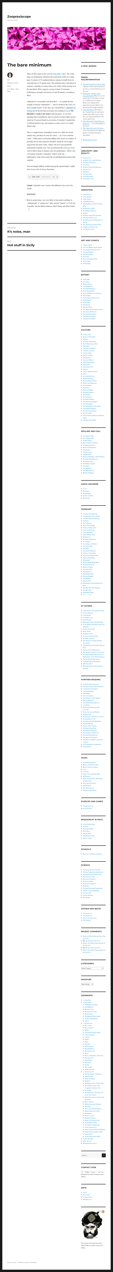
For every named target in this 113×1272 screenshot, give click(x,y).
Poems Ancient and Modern (91, 712)
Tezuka (87, 1065)
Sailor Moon (88, 1060)
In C (64, 74)
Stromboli (86, 886)
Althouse (85, 339)
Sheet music (86, 498)
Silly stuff (88, 1062)
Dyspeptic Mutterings (89, 539)
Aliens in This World (89, 337)
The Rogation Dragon (89, 408)
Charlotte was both (88, 351)
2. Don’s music (87, 1002)
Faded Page (86, 693)
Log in (85, 1192)
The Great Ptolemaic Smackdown (93, 888)
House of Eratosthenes (89, 447)
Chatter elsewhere (88, 1139)
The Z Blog (86, 831)
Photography (87, 493)
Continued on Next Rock (90, 689)
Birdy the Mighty (90, 1079)
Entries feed (86, 1195)
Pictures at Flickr (88, 496)
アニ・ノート (87, 595)
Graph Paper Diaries (89, 362)
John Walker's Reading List (91, 703)
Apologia (86, 521)
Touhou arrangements (91, 1019)
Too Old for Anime (88, 229)
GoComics (86, 257)
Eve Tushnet (86, 542)
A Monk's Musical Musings (91, 518)
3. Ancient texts (87, 1023)
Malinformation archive (90, 140)
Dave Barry (86, 165)
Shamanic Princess (90, 1118)
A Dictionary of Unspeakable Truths (93, 611)
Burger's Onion (87, 284)
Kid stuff (87, 1044)
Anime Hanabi (87, 197)
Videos (87, 1021)
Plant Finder (86, 302)
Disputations (86, 537)
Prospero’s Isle (87, 714)
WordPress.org (87, 1199)
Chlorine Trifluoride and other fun (93, 872)
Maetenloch (86, 560)
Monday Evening (88, 378)
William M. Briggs (88, 473)
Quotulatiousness (88, 461)
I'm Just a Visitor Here (89, 553)
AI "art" (85, 489)
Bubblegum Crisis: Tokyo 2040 (94, 1083)
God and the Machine (89, 551)
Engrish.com (86, 169)
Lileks (85, 374)
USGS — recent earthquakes (91, 891)
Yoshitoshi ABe (89, 1069)
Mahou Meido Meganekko (91, 562)
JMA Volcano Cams (89, 877)
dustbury (85, 826)
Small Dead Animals (89, 464)
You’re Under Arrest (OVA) (92, 1136)
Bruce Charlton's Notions (90, 443)
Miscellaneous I (89, 1049)
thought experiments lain (90, 227)
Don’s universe (87, 1141)
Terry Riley (57, 74)
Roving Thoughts (88, 576)
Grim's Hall (86, 365)
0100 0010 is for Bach (91, 1005)
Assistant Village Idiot (89, 341)
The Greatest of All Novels (91, 733)
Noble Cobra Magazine (90, 383)
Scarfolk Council (88, 634)
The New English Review (90, 735)
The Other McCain (88, 471)
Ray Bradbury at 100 (89, 719)
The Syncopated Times (90, 790)
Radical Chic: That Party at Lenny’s (93, 717)
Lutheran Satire (87, 174)
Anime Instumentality (89, 762)
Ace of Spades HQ (88, 438)
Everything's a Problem (90, 544)
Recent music (89, 1014)
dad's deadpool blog (89, 824)
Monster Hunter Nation (90, 381)
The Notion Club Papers (90, 737)
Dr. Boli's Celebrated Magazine (92, 167)
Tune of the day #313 (94, 941)
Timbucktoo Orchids (89, 319)
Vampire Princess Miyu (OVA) (93, 1132)
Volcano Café (87, 893)
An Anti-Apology (88, 613)
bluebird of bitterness (89, 162)
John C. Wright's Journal (90, 371)
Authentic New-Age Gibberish (92, 160)
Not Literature (87, 385)
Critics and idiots (90, 1035)
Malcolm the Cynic (88, 565)
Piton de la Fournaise (89, 879)
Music (9, 86)
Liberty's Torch (87, 452)
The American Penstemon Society (93, 309)
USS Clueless (87, 920)
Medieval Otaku (88, 567)
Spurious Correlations (89, 884)
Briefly (87, 1030)
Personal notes (89, 1058)
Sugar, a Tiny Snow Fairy (92, 1120)
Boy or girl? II (89, 1028)
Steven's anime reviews (90, 918)
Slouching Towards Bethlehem (92, 721)
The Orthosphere (88, 404)
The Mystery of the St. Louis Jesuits (93, 652)
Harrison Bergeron (88, 700)
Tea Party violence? (89, 638)
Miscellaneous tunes (91, 1012)
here (68, 147)
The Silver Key (87, 413)
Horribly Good (89, 1009)
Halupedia (86, 172)
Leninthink (86, 705)
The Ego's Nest (87, 590)
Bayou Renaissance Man (90, 344)
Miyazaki (87, 1106)
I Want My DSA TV (88, 110)
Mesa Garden (87, 296)
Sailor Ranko (87, 578)
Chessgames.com (88, 806)
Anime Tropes (87, 199)
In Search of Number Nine (90, 555)
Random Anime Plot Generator (92, 215)
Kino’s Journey (89, 1102)
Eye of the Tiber (87, 546)
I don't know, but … (89, 367)
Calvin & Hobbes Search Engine (92, 247)
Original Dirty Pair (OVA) (92, 1111)
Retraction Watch (88, 881)
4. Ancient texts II (88, 1072)
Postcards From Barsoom (90, 459)
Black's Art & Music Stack (91, 765)
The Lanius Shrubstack (90, 312)
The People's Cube (88, 179)
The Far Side (86, 261)
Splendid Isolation (88, 392)
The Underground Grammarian (92, 744)
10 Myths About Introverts (91, 684)
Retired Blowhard (88, 574)
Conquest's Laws (88, 617)
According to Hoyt (88, 436)
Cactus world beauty (89, 530)
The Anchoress (87, 397)
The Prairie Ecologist (89, 316)
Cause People (87, 615)
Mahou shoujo (89, 1046)
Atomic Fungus (87, 440)
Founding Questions (89, 445)
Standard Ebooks (88, 723)
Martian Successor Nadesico (93, 1104)
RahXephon (88, 1113)
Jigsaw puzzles (87, 808)
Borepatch (86, 346)
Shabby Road (87, 786)
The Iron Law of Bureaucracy (91, 650)
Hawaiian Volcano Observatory (92, 874)
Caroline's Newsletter (89, 348)
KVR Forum (86, 776)
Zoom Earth (86, 897)
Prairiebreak (86, 305)
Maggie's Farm (87, 454)
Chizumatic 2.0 (87, 916)
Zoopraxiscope (19, 16)
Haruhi (87, 1039)
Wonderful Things (88, 592)
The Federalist (87, 468)
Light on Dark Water (89, 558)
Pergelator (86, 388)
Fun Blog (86, 548)
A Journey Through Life (90, 514)
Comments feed (87, 1197)
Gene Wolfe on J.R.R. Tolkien (92, 698)
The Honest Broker (88, 399)
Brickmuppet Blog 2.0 (89, 211)
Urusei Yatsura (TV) (90, 1127)
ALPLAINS (86, 279)
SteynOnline (86, 395)
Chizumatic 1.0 (87, 913)
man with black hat (88, 376)
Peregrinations (87, 572)
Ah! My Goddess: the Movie (93, 1074)
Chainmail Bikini (88, 252)
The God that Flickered (90, 730)
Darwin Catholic (88, 355)
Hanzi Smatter (87, 620)
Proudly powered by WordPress (27, 1262)
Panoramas (86, 491)
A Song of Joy (87, 334)
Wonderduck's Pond (89, 836)
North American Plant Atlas (91, 298)
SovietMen (86, 466)
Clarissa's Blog (87, 353)
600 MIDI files (89, 1007)
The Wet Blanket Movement (91, 659)
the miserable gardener (89, 314)
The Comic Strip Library (90, 259)
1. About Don (87, 1000)
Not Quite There (87, 569)
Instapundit (86, 450)
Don (8, 80)
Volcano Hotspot (88, 895)
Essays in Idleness (88, 360)
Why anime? (88, 1067)
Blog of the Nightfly (89, 525)
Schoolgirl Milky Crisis (90, 218)
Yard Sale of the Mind (89, 420)
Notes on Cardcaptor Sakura (93, 1109)
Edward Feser (87, 358)
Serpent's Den (87, 581)
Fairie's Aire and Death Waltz (91, 774)
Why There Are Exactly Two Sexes (93, 128)
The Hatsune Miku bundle (92, 1016)
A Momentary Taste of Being (91, 516)
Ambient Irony (87, 194)
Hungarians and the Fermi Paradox (93, 622)
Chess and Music (88, 532)
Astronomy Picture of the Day (92, 870)
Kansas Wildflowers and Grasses (92, 293)
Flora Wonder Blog (88, 291)
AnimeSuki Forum (88, 201)
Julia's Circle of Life (89, 629)
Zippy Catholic (87, 838)
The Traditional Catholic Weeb (92, 225)
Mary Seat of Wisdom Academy (92, 854)
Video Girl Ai (89, 1134)
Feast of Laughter (88, 696)
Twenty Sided (87, 833)
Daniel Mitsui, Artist (89, 535)
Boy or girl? (88, 1025)
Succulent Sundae (88, 829)
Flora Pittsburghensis (89, 289)
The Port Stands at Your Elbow (92, 406)
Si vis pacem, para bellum (90, 636)
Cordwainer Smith (88, 691)
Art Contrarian (87, 523)
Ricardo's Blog (87, 307)
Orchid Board (87, 300)
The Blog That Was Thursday (91, 588)
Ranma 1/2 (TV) (89, 1116)
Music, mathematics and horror (94, 1055)
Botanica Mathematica (89, 528)
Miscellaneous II (90, 1051)
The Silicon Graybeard (89, 411)
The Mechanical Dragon (90, 402)
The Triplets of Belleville (92, 1125)
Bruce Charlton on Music (90, 767)
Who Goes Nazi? (88, 664)
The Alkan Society (88, 788)
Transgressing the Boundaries (91, 661)
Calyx (85, 769)
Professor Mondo (88, 390)
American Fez (87, 158)
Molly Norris (87, 631)
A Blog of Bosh (87, 245)
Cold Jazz (86, 772)
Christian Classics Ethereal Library (93, 686)
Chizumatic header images (93, 1032)
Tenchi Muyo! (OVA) (91, 1123)
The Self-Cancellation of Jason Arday (94, 84)
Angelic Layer (89, 1076)
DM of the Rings (88, 254)
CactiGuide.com (88, 286)
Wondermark (86, 263)
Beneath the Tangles (89, 208)
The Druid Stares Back (89, 728)
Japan (86, 1042)
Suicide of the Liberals (89, 726)
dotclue (85, 213)
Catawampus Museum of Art (91, 250)
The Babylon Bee (88, 176)
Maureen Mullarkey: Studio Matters (93, 457)
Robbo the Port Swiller (89, 936)
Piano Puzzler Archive (89, 783)
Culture (87, 1037)
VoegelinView (87, 747)
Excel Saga (88, 1090)
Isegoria (85, 369)
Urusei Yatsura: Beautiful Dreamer (95, 1129)
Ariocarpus (86, 282)
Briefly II (87, 1081)
